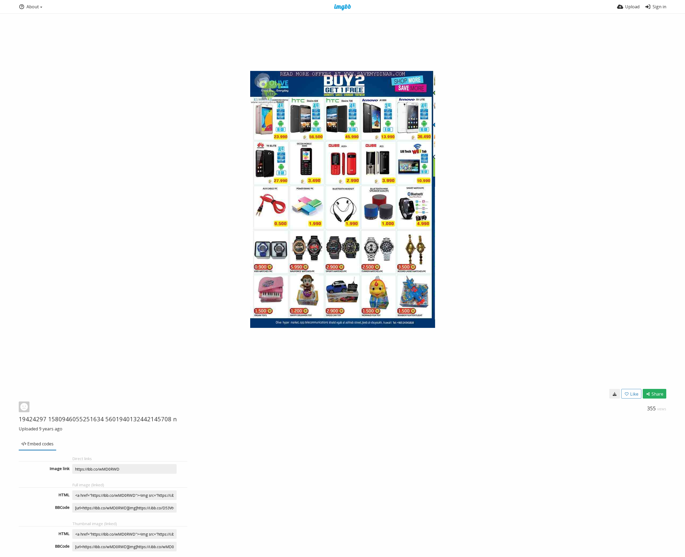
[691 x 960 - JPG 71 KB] (614, 394)
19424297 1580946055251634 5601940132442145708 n (98, 419)
